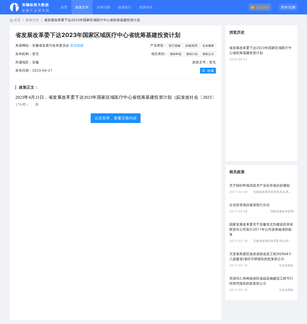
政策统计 (124, 7)
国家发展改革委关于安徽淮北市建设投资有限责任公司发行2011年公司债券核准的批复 (261, 229)
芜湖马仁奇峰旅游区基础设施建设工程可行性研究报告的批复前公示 (261, 280)
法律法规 (103, 7)
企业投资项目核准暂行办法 (249, 205)
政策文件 (32, 20)
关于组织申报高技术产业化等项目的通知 (259, 185)
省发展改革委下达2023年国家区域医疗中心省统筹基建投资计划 (260, 50)
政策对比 (146, 7)
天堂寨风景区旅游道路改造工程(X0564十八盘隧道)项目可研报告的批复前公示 (260, 256)
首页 (64, 7)
